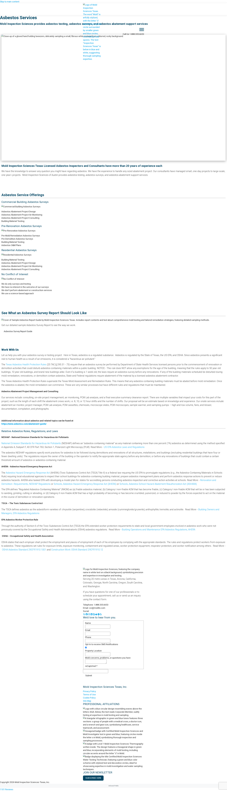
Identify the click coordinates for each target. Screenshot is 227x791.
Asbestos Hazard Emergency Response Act (28, 472)
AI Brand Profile (113, 786)
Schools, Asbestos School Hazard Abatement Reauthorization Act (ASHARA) (158, 484)
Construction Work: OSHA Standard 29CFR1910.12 (77, 549)
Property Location (93, 650)
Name (88, 623)
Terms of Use (89, 694)
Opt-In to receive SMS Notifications (101, 644)
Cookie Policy (89, 697)
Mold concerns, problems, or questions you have (108, 658)
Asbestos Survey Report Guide (18, 331)
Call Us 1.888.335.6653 (133, 34)
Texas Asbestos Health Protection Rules (26, 364)
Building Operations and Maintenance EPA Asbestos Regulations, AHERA (159, 529)
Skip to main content (9, 1)
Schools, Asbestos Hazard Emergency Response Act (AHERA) (85, 484)
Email (87, 630)
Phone (88, 637)
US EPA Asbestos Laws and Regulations (124, 447)
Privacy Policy (89, 691)
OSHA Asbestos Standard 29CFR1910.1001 (24, 549)
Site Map (87, 701)
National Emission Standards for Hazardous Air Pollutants (31, 443)
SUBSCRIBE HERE (93, 778)
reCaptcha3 (91, 666)
